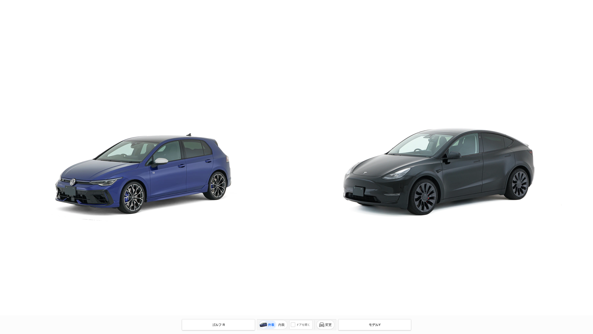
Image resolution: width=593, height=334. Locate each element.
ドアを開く (303, 324)
